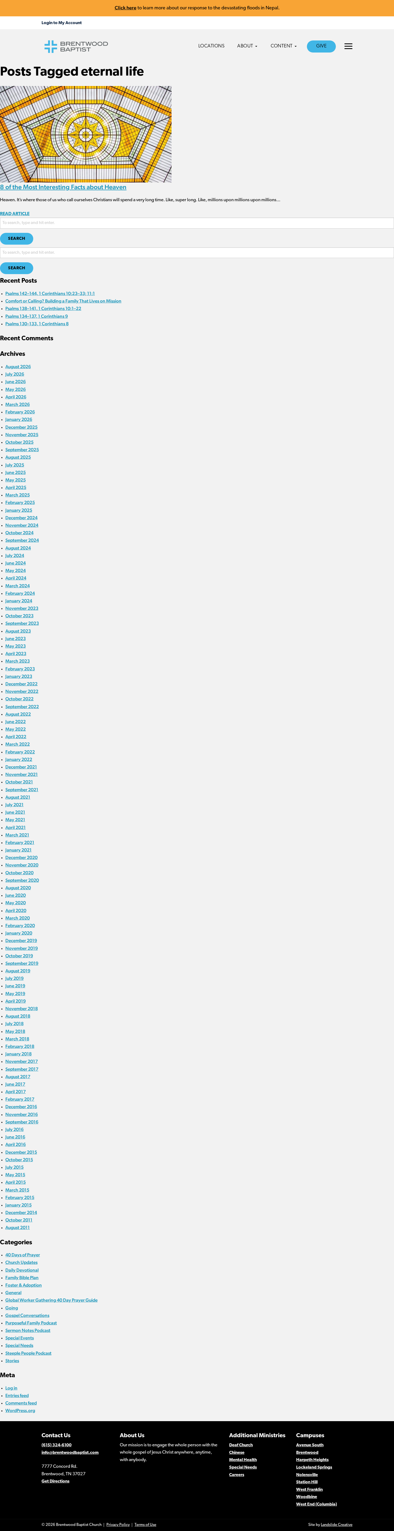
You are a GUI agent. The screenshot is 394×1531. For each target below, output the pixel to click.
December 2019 (21, 940)
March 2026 (17, 404)
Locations (211, 46)
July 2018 (14, 1023)
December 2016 (21, 1106)
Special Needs (19, 1345)
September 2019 (21, 963)
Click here (125, 7)
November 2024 (21, 525)
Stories (12, 1360)
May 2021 (15, 819)
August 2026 (18, 366)
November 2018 (21, 1008)
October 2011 (18, 1220)
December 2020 (21, 857)
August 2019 (17, 970)
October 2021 (19, 782)
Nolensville (307, 1475)
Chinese (236, 1453)
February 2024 (20, 593)
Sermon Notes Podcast (27, 1330)
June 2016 (15, 1137)
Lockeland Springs (314, 1467)
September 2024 (22, 540)
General (13, 1292)
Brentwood (307, 1453)
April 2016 (15, 1144)
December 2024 (21, 517)
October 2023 (19, 615)
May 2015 (15, 1174)
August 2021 (17, 797)
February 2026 (20, 412)
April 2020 (15, 910)
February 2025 (20, 502)
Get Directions (55, 1481)
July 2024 (14, 555)
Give (321, 46)
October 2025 (19, 442)
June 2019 (15, 985)
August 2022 (18, 714)
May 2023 (15, 646)
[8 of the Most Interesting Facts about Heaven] (86, 133)
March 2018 (17, 1038)
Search (16, 239)
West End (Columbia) (316, 1504)
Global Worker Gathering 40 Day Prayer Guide (51, 1300)
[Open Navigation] (348, 46)
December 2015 (21, 1152)
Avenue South (310, 1445)
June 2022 (15, 721)
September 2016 (21, 1122)
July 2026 (14, 374)
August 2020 (18, 887)
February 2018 (19, 1046)
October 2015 (19, 1159)
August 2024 (18, 548)
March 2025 (17, 495)
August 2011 (17, 1227)
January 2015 (18, 1205)
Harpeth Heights (312, 1460)
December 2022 (21, 683)
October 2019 (19, 955)
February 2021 (19, 842)
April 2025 (15, 487)
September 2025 (22, 449)
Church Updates (21, 1262)
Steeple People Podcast (28, 1353)
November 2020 (21, 865)
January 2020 (18, 933)
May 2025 (15, 480)
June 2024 (15, 563)
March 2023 (17, 661)
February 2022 (20, 752)
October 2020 (19, 872)
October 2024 (19, 532)
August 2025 (18, 457)
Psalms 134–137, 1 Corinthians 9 (36, 316)
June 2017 (15, 1084)
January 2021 (18, 850)
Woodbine (306, 1497)
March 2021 (17, 835)
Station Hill (307, 1482)
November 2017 (21, 1061)
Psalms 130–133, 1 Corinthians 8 (37, 323)
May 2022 (15, 729)
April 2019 (15, 1001)
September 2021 (21, 789)
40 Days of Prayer (22, 1254)
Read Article (14, 214)
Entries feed (17, 1395)
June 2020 (15, 895)
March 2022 (17, 744)
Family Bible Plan (22, 1277)
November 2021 (21, 774)
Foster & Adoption (23, 1285)
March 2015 (17, 1190)
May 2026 (15, 389)
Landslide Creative (336, 1525)
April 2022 (15, 736)
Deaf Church (241, 1445)
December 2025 (21, 427)
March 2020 (17, 918)
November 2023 (21, 608)
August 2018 (17, 1016)
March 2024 (17, 585)
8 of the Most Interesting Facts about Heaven (63, 187)
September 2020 (22, 880)
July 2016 (14, 1129)
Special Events (19, 1337)
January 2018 (18, 1053)
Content (282, 46)
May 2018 (15, 1031)
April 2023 (15, 653)
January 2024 (18, 600)
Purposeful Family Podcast (31, 1322)
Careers (236, 1475)
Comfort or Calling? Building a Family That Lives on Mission (63, 301)
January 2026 (18, 419)
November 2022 (21, 691)
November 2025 (21, 434)
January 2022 (18, 759)
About (245, 46)
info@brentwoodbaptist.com (70, 1453)
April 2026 (15, 396)
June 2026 (15, 381)
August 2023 (18, 631)
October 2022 (19, 698)
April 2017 (15, 1091)
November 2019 (21, 948)
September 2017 (21, 1069)
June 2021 (15, 812)
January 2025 (18, 510)
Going (11, 1307)
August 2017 (17, 1076)
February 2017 (19, 1099)
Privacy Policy (118, 1525)
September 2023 (22, 623)
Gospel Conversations (27, 1315)
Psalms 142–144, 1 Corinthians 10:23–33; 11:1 (50, 293)
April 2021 (15, 827)
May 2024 (15, 570)
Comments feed (21, 1403)
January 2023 (18, 676)
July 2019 (14, 978)
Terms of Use (145, 1525)
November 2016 (21, 1114)
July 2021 (14, 804)
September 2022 (22, 706)
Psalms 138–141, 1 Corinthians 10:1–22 (43, 308)
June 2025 (15, 472)
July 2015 (14, 1167)
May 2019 (15, 993)
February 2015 (19, 1197)
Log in (11, 1388)
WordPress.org (20, 1410)
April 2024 (15, 578)
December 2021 (21, 767)
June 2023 (15, 638)
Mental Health (243, 1460)
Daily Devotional (22, 1270)
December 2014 (21, 1212)
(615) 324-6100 (57, 1445)
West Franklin (309, 1490)
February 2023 (20, 668)
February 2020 (20, 925)
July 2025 (14, 465)
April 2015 (15, 1182)
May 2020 (15, 902)
